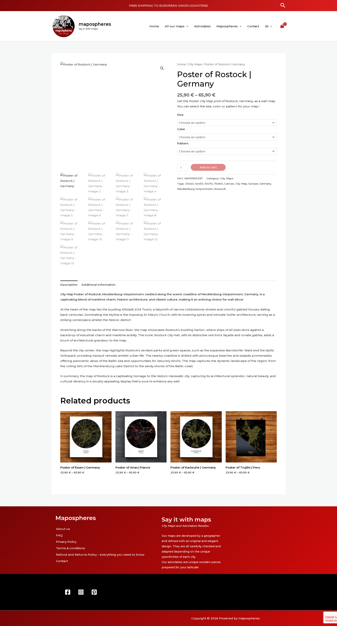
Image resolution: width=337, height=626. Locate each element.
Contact (253, 26)
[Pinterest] (94, 592)
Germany (265, 183)
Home (154, 26)
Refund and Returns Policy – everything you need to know (100, 554)
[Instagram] (80, 592)
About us (63, 529)
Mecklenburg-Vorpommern (195, 188)
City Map (241, 183)
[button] (283, 5)
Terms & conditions (70, 548)
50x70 (209, 183)
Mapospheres (227, 26)
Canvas (229, 183)
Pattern (182, 143)
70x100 (218, 183)
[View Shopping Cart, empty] (282, 26)
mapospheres (95, 24)
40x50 (199, 183)
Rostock (220, 188)
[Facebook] (67, 592)
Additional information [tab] (98, 284)
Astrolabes (202, 26)
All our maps (174, 26)
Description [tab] (69, 284)
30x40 (189, 183)
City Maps (195, 64)
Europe (253, 183)
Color (181, 129)
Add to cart (208, 167)
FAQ (59, 535)
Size (180, 115)
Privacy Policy (66, 542)
